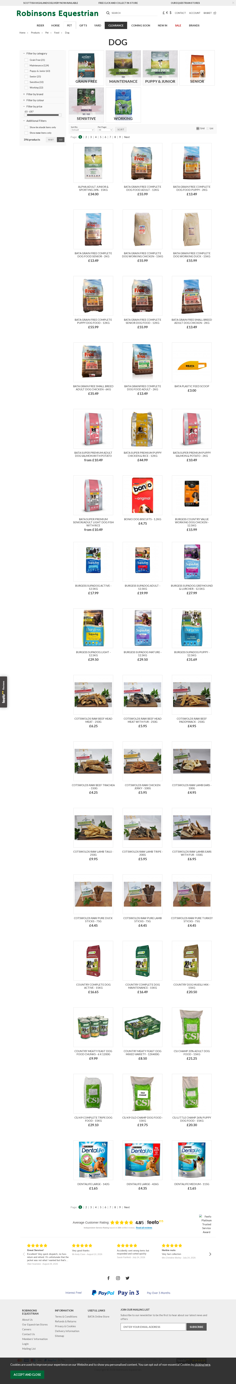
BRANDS (194, 25)
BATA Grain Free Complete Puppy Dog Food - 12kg (93, 321)
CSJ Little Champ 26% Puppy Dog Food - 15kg (191, 1119)
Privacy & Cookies (65, 1326)
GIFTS (83, 25)
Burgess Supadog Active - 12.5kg (93, 587)
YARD (97, 25)
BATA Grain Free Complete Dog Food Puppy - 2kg (191, 188)
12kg (97, 467)
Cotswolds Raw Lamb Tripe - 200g (142, 853)
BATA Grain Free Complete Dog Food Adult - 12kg (142, 188)
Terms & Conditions (66, 1316)
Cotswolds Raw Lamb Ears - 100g (191, 787)
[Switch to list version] (207, 128)
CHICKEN (149, 534)
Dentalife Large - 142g (93, 1184)
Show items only (43, 127)
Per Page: (102, 127)
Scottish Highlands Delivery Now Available (50, 3)
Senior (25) (35, 76)
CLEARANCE (116, 25)
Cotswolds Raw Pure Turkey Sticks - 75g (192, 920)
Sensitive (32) (37, 82)
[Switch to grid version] (198, 128)
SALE (178, 25)
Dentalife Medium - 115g (191, 1184)
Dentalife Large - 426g (143, 1184)
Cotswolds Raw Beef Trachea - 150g (93, 787)
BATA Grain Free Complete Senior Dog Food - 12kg (142, 321)
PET (69, 25)
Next (127, 137)
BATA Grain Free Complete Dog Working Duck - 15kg (191, 255)
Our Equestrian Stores (185, 3)
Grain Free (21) (37, 60)
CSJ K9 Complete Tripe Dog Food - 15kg (93, 1119)
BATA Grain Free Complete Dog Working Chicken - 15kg (142, 255)
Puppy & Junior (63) (40, 71)
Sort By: (74, 127)
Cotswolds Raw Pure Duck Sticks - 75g (93, 920)
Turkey (147, 202)
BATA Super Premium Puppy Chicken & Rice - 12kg (143, 454)
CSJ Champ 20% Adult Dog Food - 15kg (192, 1052)
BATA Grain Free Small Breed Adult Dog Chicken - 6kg (93, 388)
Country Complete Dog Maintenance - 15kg (142, 986)
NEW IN (162, 25)
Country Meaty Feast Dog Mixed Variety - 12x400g (142, 1052)
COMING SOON (140, 25)
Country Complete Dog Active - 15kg (93, 986)
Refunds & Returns (65, 1321)
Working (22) (36, 87)
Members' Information (35, 1338)
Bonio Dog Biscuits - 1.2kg (142, 519)
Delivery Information (67, 1331)
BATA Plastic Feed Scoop (191, 386)
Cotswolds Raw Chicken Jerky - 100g (142, 787)
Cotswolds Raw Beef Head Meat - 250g (93, 720)
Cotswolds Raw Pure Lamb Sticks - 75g (142, 920)
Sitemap (59, 1335)
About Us (27, 1319)
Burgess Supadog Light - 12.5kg (93, 654)
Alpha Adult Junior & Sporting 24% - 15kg (93, 188)
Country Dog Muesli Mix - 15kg (191, 986)
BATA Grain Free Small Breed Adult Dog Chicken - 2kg (192, 321)
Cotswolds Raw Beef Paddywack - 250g (192, 720)
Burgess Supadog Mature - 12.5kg (143, 654)
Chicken (147, 600)
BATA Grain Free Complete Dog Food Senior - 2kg (93, 255)
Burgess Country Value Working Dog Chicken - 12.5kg (192, 522)
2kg (88, 467)
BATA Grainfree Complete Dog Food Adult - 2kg (142, 388)
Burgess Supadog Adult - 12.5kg (142, 587)
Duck (131, 401)
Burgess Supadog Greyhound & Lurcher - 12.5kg (192, 587)
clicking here (202, 1364)
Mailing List (29, 1348)
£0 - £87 (29, 111)
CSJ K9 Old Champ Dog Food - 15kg (142, 1119)
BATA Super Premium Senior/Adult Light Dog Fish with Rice (93, 522)
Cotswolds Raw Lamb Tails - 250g (93, 853)
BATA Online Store (98, 1316)
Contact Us (28, 1334)
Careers (26, 1329)
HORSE (55, 25)
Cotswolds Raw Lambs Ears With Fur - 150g (191, 853)
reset (51, 140)
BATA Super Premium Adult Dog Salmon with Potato (93, 454)
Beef (136, 600)
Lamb (136, 202)
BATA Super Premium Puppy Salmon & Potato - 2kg (192, 454)
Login (25, 1343)
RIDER (40, 25)
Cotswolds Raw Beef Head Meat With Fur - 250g (143, 720)
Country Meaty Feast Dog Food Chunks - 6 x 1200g (93, 1052)
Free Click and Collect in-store (118, 3)
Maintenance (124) (39, 65)
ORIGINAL (135, 534)
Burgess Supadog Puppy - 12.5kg (192, 654)
